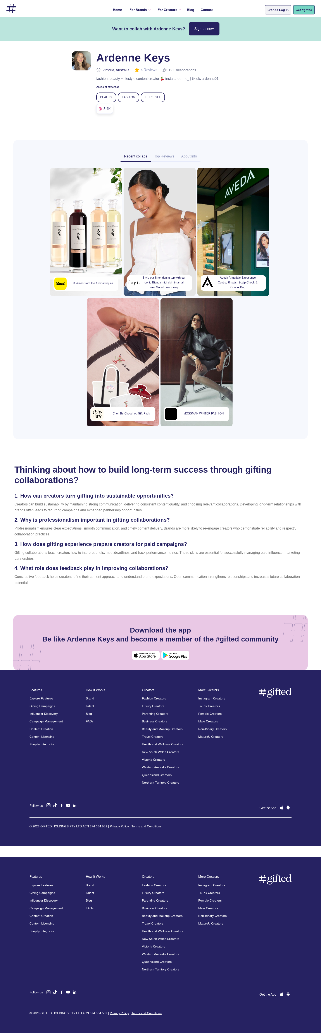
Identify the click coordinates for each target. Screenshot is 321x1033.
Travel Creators (152, 736)
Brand (90, 698)
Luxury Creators (153, 706)
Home (117, 10)
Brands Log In (278, 10)
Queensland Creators (157, 775)
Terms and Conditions (146, 826)
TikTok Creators (209, 706)
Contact (207, 10)
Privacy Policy (119, 826)
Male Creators (208, 721)
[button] (139, 9)
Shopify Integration (42, 744)
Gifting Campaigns (42, 706)
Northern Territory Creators (160, 782)
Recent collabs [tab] (135, 156)
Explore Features (41, 698)
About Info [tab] (189, 156)
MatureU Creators (210, 736)
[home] (11, 8)
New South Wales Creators (160, 752)
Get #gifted (304, 10)
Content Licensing (41, 736)
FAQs (89, 721)
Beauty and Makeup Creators (162, 729)
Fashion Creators (154, 698)
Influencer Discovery (43, 713)
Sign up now (204, 29)
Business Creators (154, 721)
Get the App (267, 808)
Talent (90, 706)
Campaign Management (46, 721)
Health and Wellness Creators (162, 744)
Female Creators (210, 713)
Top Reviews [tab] (164, 156)
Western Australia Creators (160, 767)
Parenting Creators (155, 713)
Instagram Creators (211, 698)
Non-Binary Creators (212, 729)
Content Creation (41, 729)
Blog (190, 10)
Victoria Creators (153, 759)
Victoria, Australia (115, 70)
